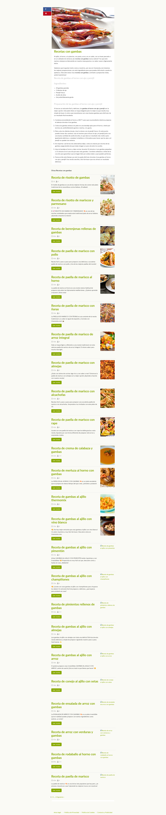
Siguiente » (60, 797)
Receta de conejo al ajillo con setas (74, 681)
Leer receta (56, 191)
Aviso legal (57, 812)
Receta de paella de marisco (70, 776)
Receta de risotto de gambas (70, 177)
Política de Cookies (88, 812)
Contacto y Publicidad (104, 812)
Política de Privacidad (71, 812)
